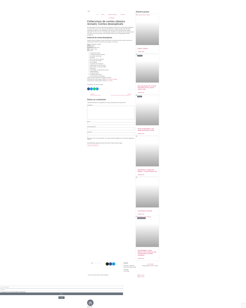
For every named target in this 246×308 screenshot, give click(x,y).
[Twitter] (113, 264)
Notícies (123, 14)
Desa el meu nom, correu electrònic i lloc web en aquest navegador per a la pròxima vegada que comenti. (110, 139)
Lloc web (89, 131)
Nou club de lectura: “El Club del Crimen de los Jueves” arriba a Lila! (147, 87)
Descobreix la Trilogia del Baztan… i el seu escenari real (147, 170)
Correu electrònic (91, 126)
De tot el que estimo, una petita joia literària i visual (146, 129)
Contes (102, 14)
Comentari (90, 105)
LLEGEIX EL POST (141, 51)
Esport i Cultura (143, 48)
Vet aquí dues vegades (111, 79)
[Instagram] (107, 264)
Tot (97, 14)
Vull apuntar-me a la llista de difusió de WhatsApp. (13, 292)
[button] (88, 88)
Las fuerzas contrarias (145, 211)
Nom (88, 121)
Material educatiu (112, 14)
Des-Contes (109, 80)
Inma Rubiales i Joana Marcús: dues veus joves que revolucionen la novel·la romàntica (147, 253)
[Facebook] (110, 264)
